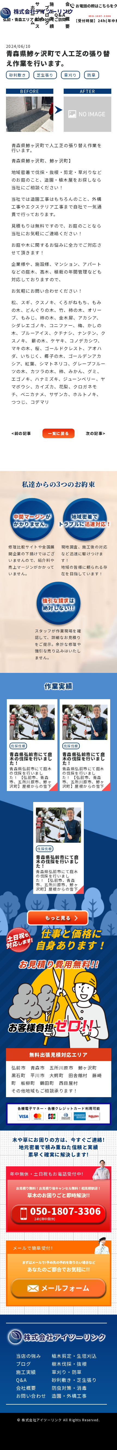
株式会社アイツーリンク (65, 1337)
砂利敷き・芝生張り (74, 1379)
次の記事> (96, 433)
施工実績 (26, 1371)
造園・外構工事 (69, 1395)
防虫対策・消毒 (69, 1387)
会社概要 (26, 1387)
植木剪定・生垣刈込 (74, 1355)
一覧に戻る (58, 433)
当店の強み (28, 1355)
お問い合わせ (31, 1395)
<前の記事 (21, 433)
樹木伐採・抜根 (69, 1363)
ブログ (23, 1363)
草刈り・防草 (67, 1371)
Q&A (21, 1379)
